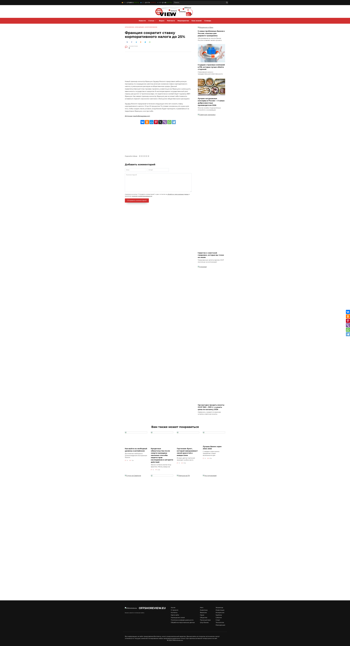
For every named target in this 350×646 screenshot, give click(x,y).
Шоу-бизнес (204, 622)
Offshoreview (129, 27)
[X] (160, 122)
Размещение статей (178, 617)
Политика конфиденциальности (182, 620)
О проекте (174, 610)
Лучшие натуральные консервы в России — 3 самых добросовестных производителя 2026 (211, 102)
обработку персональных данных (178, 194)
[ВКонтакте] (142, 122)
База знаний (197, 21)
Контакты (174, 612)
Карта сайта (175, 615)
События (219, 617)
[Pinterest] (156, 122)
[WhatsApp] (169, 122)
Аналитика (203, 610)
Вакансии (203, 612)
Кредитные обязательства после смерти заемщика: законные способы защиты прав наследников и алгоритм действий (162, 455)
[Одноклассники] (147, 122)
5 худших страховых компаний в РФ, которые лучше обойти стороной (211, 67)
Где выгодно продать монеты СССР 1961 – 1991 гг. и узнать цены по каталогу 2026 (211, 407)
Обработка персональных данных (183, 622)
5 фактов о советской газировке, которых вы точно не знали (211, 255)
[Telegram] (174, 122)
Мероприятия (183, 21)
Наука (202, 615)
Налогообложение (151, 27)
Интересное (220, 612)
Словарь (207, 21)
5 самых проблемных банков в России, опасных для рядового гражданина (211, 33)
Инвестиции (220, 610)
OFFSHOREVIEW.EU (152, 608)
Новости (142, 21)
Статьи (151, 21)
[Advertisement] (158, 67)
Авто (201, 607)
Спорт (218, 620)
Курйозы (219, 615)
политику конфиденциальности (142, 196)
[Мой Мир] (151, 122)
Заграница (219, 607)
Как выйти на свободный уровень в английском (136, 450)
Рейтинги (171, 21)
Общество (203, 617)
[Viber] (165, 122)
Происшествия (205, 620)
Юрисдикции (139, 27)
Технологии (220, 622)
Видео (161, 21)
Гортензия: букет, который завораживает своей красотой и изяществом (187, 452)
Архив (173, 607)
